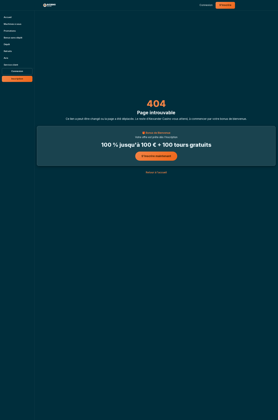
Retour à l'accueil (156, 172)
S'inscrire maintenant (156, 156)
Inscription (17, 78)
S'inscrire (225, 5)
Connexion (206, 5)
